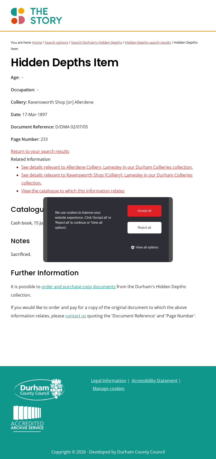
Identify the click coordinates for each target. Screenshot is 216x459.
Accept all (144, 211)
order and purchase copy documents (79, 287)
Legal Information (108, 380)
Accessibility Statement (155, 380)
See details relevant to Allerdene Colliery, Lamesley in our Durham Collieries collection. (107, 167)
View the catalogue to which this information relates (73, 191)
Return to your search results (40, 151)
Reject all (144, 228)
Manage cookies (109, 388)
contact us (75, 316)
